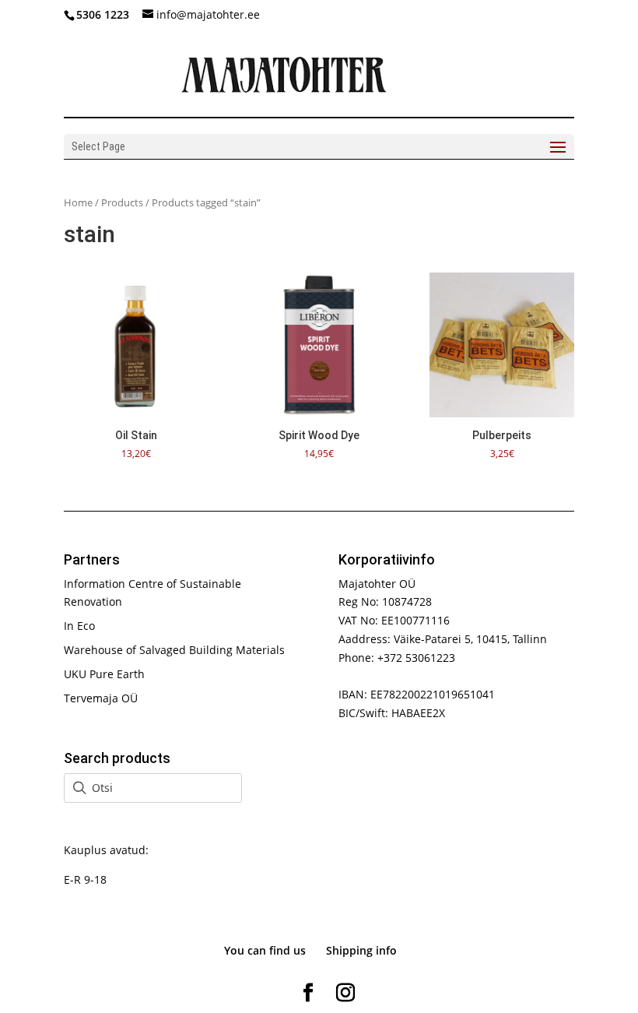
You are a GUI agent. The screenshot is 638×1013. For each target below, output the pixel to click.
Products (122, 202)
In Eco (79, 625)
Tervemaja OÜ (101, 698)
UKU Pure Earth (104, 674)
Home (78, 202)
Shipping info (361, 950)
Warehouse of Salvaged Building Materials (174, 649)
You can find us (265, 950)
